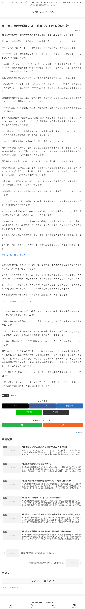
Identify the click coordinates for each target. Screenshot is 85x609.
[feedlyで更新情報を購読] (22, 425)
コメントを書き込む (42, 580)
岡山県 (6, 395)
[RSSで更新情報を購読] (63, 425)
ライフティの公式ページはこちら (17, 301)
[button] (78, 408)
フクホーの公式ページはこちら (16, 255)
